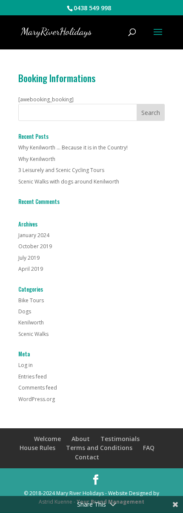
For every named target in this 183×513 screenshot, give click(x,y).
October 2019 (35, 246)
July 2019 (29, 257)
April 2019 (30, 268)
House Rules (37, 448)
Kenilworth (31, 322)
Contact (87, 457)
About (80, 439)
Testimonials (120, 439)
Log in (25, 365)
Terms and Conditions (99, 448)
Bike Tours (31, 300)
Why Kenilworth (36, 159)
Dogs (24, 311)
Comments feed (37, 387)
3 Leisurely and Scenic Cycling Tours (61, 170)
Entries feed (32, 376)
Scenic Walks (33, 334)
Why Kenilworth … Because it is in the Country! (73, 147)
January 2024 (33, 235)
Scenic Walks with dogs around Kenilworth (68, 181)
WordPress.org (36, 399)
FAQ (148, 448)
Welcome (47, 439)
